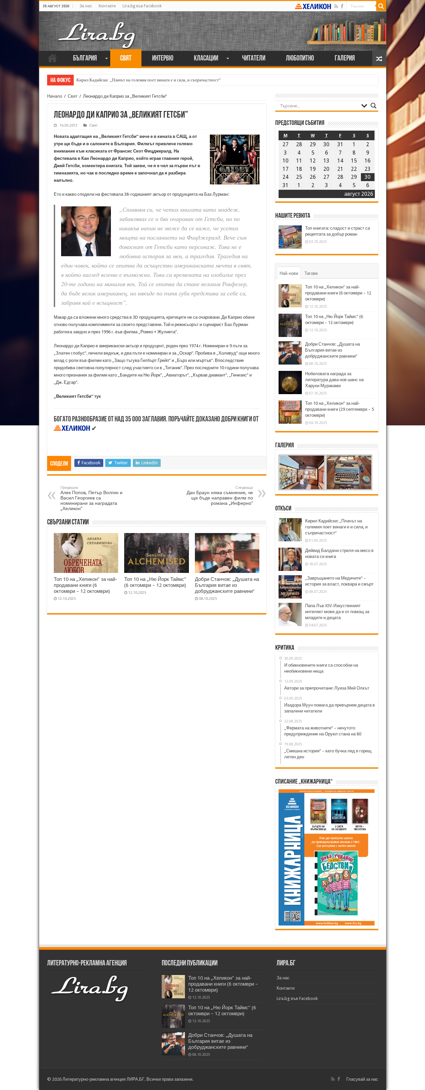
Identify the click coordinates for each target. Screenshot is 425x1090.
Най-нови (289, 273)
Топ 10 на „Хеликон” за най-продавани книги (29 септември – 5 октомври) (339, 409)
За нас (86, 6)
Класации (206, 58)
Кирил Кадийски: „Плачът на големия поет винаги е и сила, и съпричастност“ (148, 79)
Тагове (311, 273)
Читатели (253, 58)
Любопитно (300, 58)
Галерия (345, 58)
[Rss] (336, 6)
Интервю (162, 58)
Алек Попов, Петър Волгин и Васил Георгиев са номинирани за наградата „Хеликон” (91, 498)
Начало (52, 58)
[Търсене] (381, 6)
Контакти (107, 6)
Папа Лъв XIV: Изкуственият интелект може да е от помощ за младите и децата (337, 611)
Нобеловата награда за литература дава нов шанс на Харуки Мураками (334, 379)
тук (97, 396)
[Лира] (97, 28)
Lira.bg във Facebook (142, 6)
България (85, 58)
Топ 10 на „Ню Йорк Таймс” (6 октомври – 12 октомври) (155, 582)
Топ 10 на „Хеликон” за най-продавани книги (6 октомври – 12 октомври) (85, 585)
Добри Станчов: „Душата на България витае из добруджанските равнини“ (227, 585)
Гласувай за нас (362, 1079)
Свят (125, 58)
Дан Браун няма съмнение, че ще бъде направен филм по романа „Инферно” (220, 496)
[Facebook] (342, 6)
